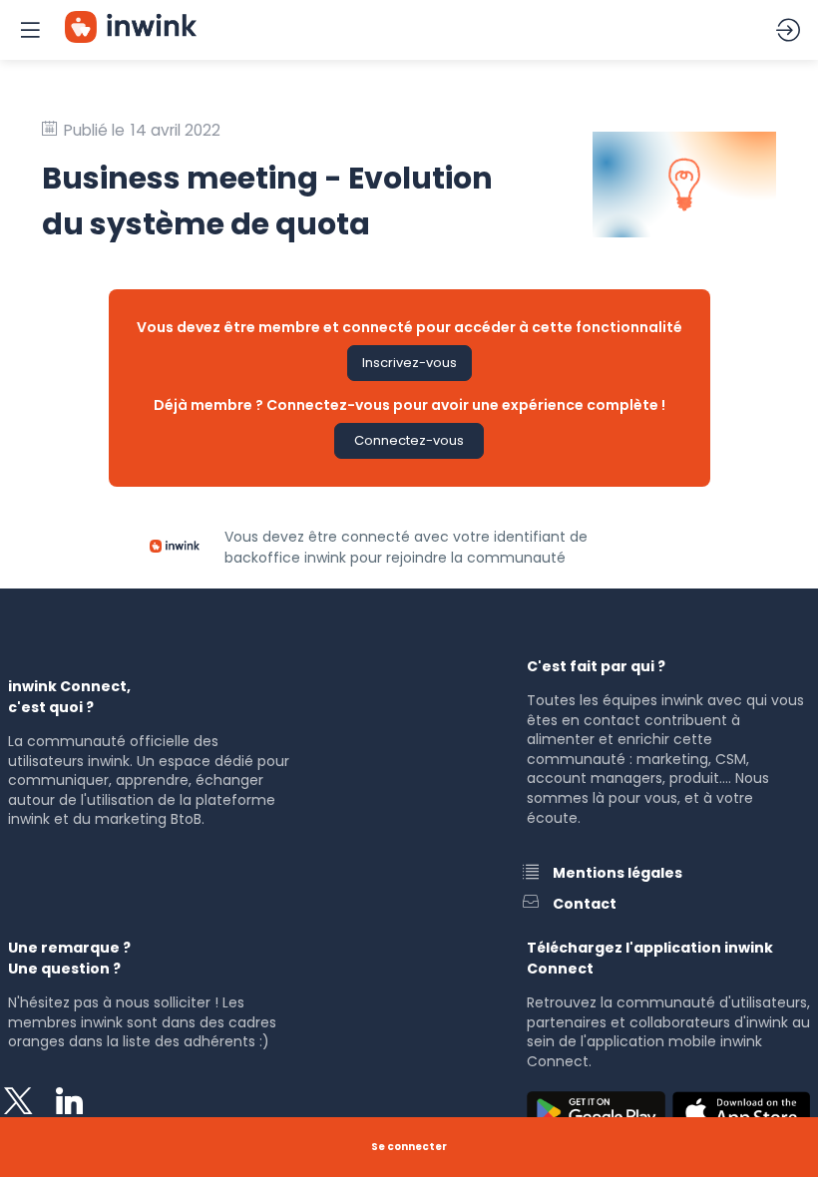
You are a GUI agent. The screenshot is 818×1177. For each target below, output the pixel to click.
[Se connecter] (788, 30)
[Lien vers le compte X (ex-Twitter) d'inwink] (23, 1104)
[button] (409, 363)
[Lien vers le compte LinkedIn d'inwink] (74, 1104)
